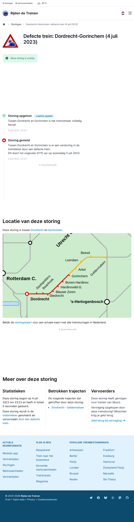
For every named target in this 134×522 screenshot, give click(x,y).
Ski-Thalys (109, 479)
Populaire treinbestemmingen (89, 442)
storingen (8, 3)
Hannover (109, 461)
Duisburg (108, 455)
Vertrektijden (11, 459)
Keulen (74, 479)
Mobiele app (10, 453)
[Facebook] (98, 497)
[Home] (5, 24)
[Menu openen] (130, 13)
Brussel (74, 473)
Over (7, 499)
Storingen (16, 24)
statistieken (10, 415)
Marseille (108, 473)
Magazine (42, 481)
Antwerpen (76, 450)
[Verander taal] (123, 13)
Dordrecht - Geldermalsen (68, 407)
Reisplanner (43, 450)
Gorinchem (55, 230)
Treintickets (43, 475)
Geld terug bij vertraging (106, 420)
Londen (74, 467)
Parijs (73, 461)
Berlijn (73, 455)
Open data (19, 499)
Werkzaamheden (13, 470)
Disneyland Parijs (113, 467)
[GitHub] (127, 497)
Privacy (31, 499)
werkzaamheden (24, 3)
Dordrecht (37, 230)
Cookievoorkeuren (47, 499)
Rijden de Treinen (30, 495)
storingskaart (23, 322)
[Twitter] (91, 497)
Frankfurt (109, 450)
